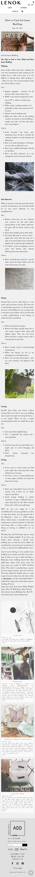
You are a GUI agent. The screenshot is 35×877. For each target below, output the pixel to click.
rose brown (7, 578)
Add (17, 828)
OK (25, 845)
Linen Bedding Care (18, 592)
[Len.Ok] (11, 2)
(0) (32, 5)
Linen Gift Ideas (17, 793)
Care (7, 586)
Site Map (17, 868)
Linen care (17, 635)
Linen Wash (22, 586)
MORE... (4, 642)
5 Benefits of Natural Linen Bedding (17, 739)
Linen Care (14, 586)
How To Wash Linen (13, 589)
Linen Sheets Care (21, 594)
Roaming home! (17, 681)
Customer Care (17, 854)
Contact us (17, 859)
